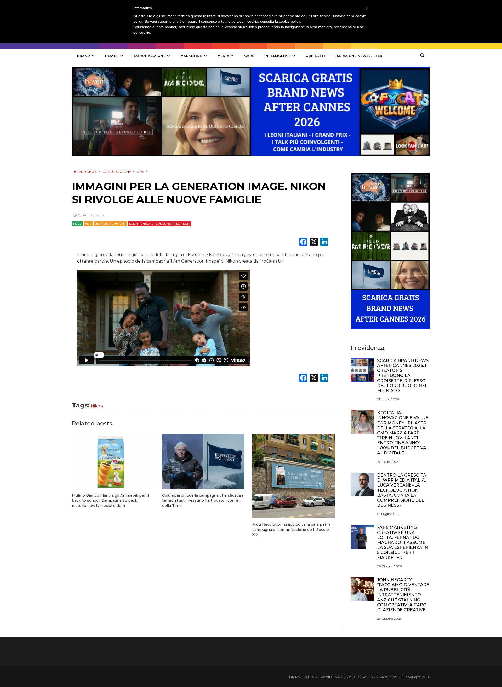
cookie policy (289, 21)
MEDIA (223, 56)
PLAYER (112, 56)
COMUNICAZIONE (150, 56)
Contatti (315, 56)
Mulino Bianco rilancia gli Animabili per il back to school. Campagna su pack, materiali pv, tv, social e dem (110, 500)
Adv (88, 224)
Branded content (110, 224)
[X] (314, 242)
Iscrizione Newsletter (359, 56)
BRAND (83, 56)
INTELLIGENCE (278, 56)
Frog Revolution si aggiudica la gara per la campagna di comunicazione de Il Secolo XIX (291, 529)
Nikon (97, 406)
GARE (249, 56)
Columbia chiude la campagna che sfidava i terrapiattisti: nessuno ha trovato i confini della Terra (202, 500)
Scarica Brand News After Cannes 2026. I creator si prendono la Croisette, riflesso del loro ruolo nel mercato (403, 375)
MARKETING (192, 56)
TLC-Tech (182, 224)
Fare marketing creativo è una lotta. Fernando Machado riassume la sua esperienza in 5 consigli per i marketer (402, 542)
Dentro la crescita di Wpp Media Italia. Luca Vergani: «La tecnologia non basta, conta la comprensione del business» (401, 490)
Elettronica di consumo (150, 224)
